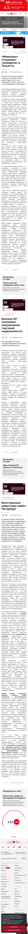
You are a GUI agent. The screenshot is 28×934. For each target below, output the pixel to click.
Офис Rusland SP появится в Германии (12, 466)
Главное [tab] (4, 29)
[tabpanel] (14, 435)
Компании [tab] (23, 29)
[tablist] (14, 29)
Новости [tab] (14, 29)
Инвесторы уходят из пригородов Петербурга (14, 797)
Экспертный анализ (8, 497)
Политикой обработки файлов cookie (10, 923)
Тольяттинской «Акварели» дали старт (14, 284)
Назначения (10, 313)
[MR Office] (14, 5)
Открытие (23, 51)
